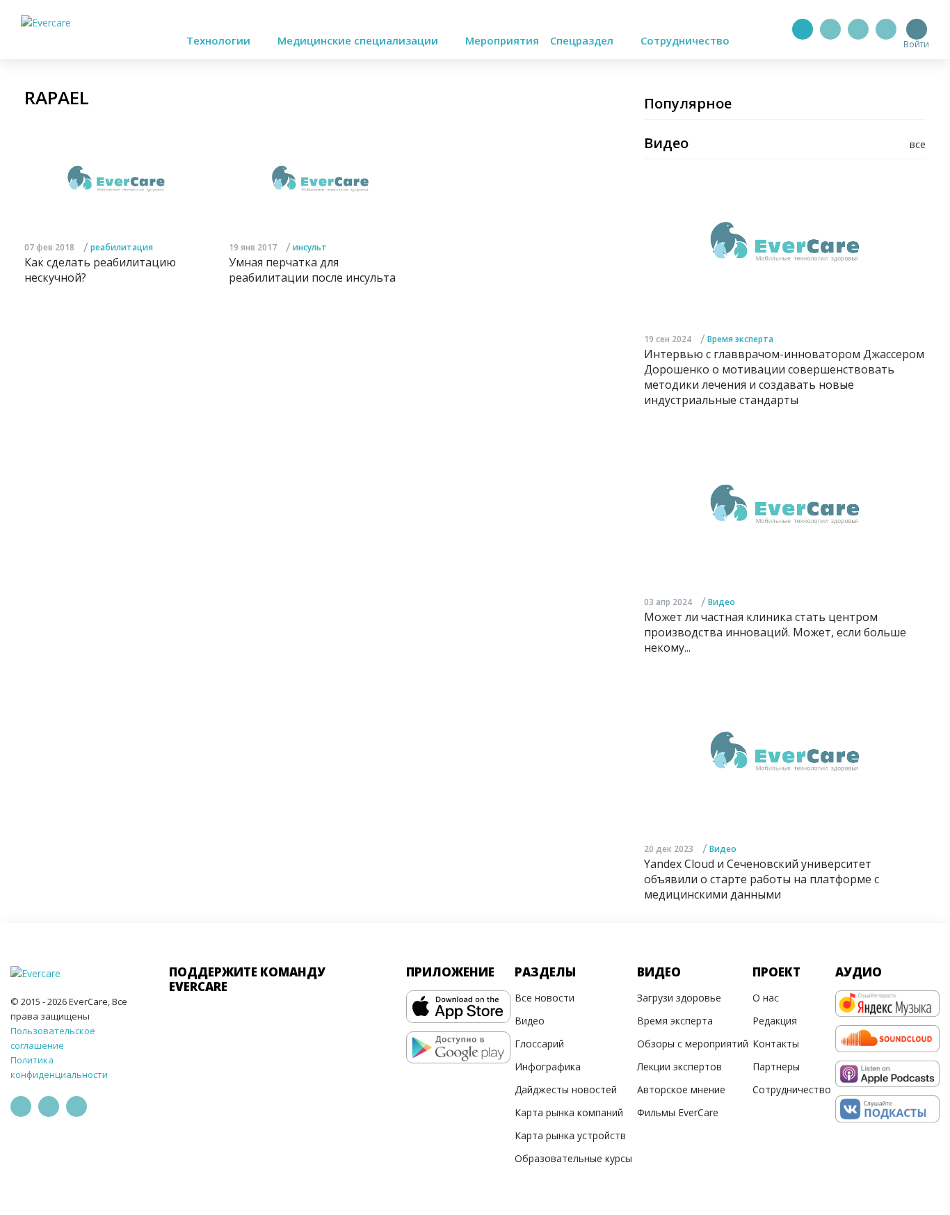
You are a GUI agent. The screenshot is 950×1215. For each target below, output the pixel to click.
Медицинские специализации (359, 40)
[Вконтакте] (858, 29)
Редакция (774, 1020)
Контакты (775, 1043)
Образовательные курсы (573, 1158)
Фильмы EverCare (677, 1112)
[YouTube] (886, 29)
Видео (721, 602)
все (918, 144)
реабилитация (121, 247)
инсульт (310, 247)
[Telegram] (830, 29)
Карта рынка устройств (570, 1135)
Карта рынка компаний (569, 1112)
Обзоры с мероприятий (692, 1043)
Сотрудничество (685, 40)
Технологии (219, 40)
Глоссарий (539, 1043)
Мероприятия (502, 40)
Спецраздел (583, 40)
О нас (765, 997)
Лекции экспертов (679, 1066)
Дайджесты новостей (566, 1089)
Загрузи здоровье (679, 997)
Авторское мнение (681, 1089)
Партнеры (776, 1066)
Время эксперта (740, 339)
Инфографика (548, 1066)
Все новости (544, 997)
